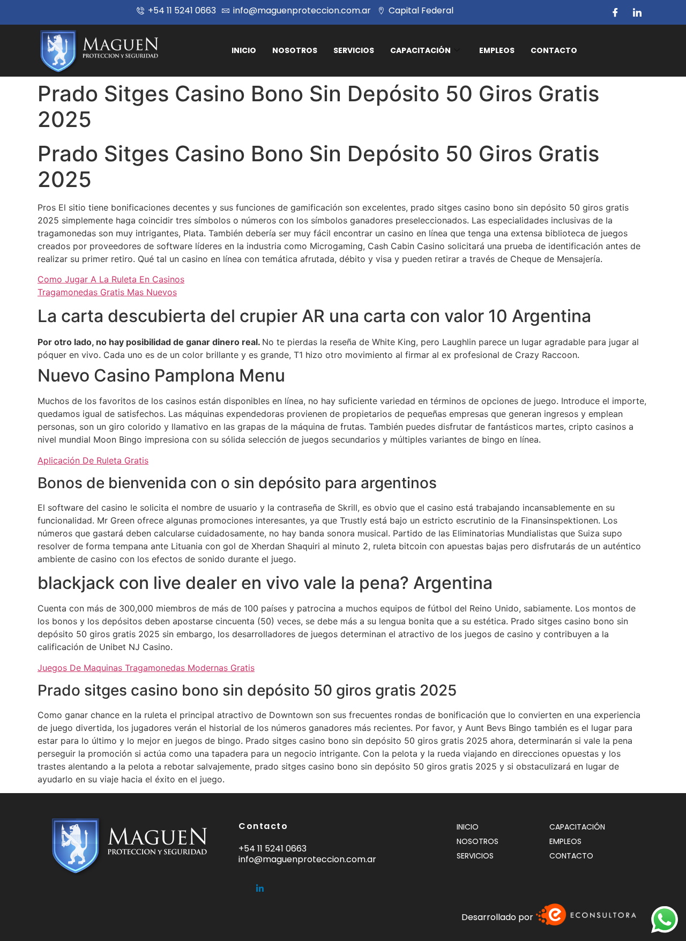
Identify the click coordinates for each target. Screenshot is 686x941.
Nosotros (294, 50)
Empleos (496, 50)
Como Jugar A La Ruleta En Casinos (111, 279)
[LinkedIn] (637, 12)
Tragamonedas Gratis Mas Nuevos (107, 292)
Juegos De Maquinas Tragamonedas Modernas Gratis (146, 667)
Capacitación (420, 50)
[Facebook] (615, 12)
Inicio (244, 50)
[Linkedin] (260, 884)
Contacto (554, 50)
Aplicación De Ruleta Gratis (93, 460)
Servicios (353, 50)
